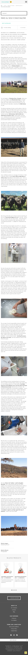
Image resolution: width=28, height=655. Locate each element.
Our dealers (14, 620)
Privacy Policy (14, 628)
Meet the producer (19, 5)
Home (5, 5)
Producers (14, 618)
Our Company (14, 607)
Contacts (14, 609)
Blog (14, 611)
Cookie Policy (14, 630)
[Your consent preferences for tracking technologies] (25, 652)
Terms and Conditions (14, 626)
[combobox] (14, 13)
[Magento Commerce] (6, 2)
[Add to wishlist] (2, 585)
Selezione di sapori (11, 5)
